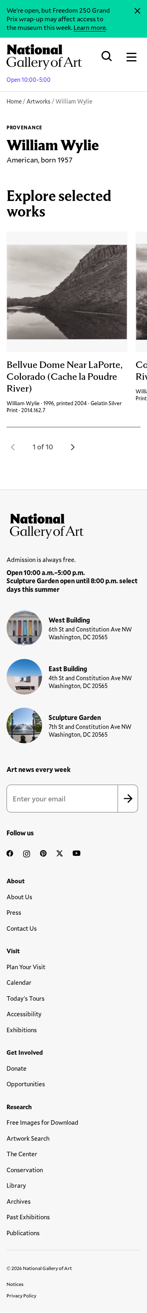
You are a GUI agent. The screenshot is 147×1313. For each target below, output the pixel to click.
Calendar (19, 982)
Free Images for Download (42, 1122)
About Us (19, 897)
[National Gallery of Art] (73, 524)
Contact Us (22, 928)
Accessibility (24, 1014)
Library (16, 1185)
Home (14, 101)
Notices (15, 1284)
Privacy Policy (21, 1295)
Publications (23, 1233)
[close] (137, 11)
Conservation (25, 1170)
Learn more (90, 27)
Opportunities (26, 1084)
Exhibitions (22, 1030)
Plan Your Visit (26, 967)
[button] (13, 446)
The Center (22, 1154)
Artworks (39, 101)
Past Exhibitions (28, 1217)
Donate (17, 1068)
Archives (19, 1201)
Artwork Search (28, 1138)
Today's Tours (26, 998)
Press (14, 912)
